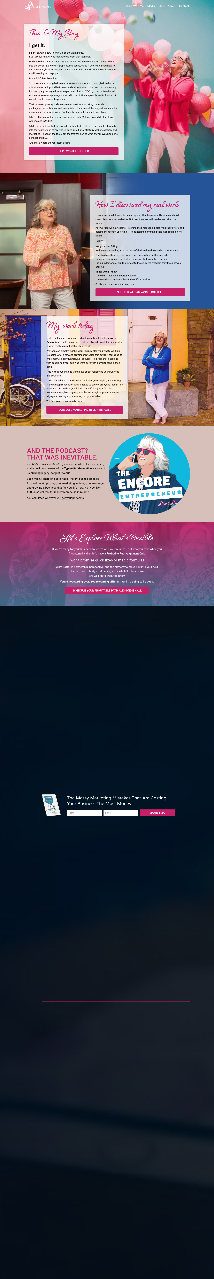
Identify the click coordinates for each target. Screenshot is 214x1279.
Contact (184, 6)
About (171, 6)
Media (151, 6)
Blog (161, 6)
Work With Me (135, 6)
